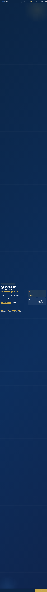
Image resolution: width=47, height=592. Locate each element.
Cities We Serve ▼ (22, 1)
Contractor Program (42, 1)
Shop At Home (39, 1)
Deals (31, 1)
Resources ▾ (27, 1)
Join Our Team (36, 1)
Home (7, 1)
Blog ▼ (24, 1)
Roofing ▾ (13, 1)
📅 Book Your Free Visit (6, 302)
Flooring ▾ (10, 1)
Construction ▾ (18, 1)
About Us (34, 1)
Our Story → (15, 302)
